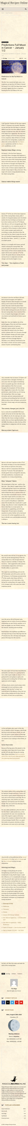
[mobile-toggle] (2, 9)
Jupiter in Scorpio (19, 859)
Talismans (6, 909)
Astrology (8, 973)
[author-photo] (14, 986)
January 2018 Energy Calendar (11, 915)
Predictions (20, 973)
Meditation (6, 906)
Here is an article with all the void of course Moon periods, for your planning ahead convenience (13, 756)
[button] (26, 9)
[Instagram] (8, 1002)
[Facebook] (3, 1002)
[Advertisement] (14, 107)
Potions (5, 912)
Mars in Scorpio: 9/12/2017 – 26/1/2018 (13, 930)
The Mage (5, 58)
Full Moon (14, 973)
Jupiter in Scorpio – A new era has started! (14, 927)
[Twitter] (12, 1002)
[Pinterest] (17, 1002)
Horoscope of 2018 (8, 903)
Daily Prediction (9, 13)
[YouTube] (21, 1002)
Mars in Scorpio (8, 861)
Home (3, 13)
